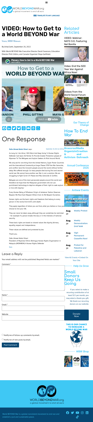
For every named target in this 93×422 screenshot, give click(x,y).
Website (5, 314)
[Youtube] (77, 413)
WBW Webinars (14, 41)
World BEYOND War (10, 414)
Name (5, 295)
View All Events (71, 257)
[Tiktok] (77, 417)
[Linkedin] (87, 413)
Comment (6, 264)
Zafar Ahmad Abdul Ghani (18, 149)
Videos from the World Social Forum (75, 93)
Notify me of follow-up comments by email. (22, 335)
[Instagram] (82, 413)
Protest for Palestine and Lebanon (80, 248)
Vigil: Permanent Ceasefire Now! (80, 236)
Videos (4, 41)
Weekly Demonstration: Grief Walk (81, 223)
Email (5, 304)
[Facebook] (68, 413)
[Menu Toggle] (46, 2)
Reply (10, 247)
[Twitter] (72, 413)
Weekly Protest (80, 211)
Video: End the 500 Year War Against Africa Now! (75, 69)
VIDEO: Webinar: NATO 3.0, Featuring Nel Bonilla (75, 41)
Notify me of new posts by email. (17, 340)
